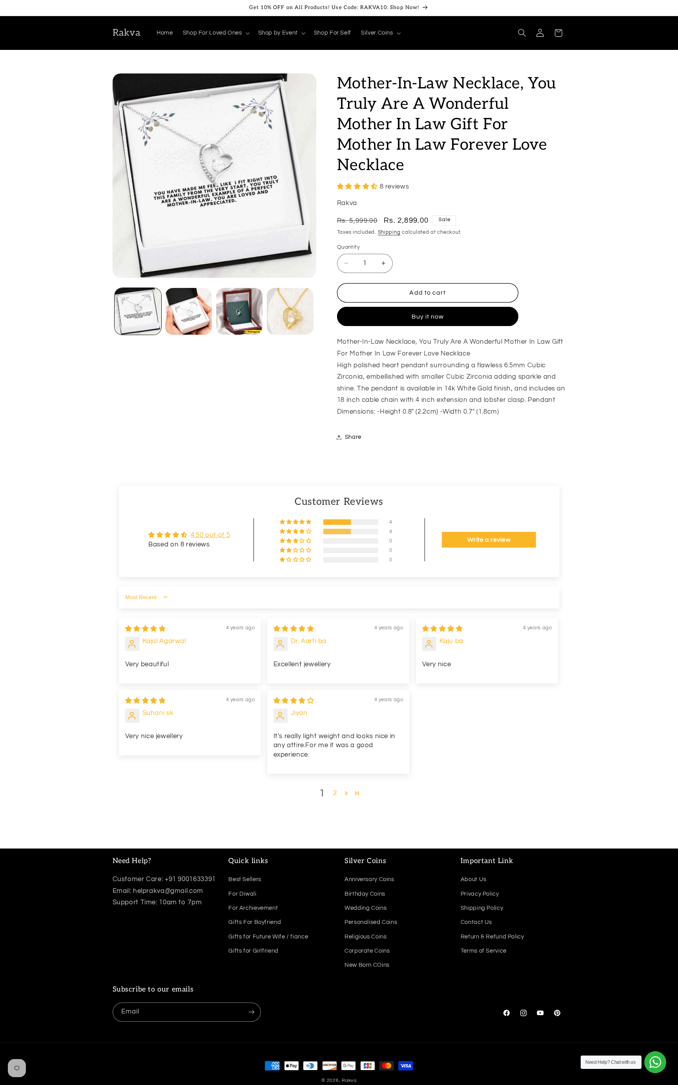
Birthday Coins (364, 893)
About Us (474, 879)
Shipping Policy (482, 908)
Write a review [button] (488, 540)
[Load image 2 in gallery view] (188, 311)
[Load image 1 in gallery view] (138, 311)
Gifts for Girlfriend (253, 951)
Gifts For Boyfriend (254, 922)
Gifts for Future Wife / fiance (268, 936)
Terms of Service (484, 951)
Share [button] (353, 437)
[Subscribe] (251, 1011)
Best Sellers (244, 879)
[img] (145, 628)
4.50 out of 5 (210, 535)
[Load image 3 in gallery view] (239, 311)
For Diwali (242, 893)
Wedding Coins (365, 908)
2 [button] (335, 793)
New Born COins (367, 965)
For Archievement (253, 908)
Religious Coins (365, 936)
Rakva (349, 1080)
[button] (215, 33)
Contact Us (476, 922)
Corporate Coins (367, 951)
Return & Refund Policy (492, 936)
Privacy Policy (480, 893)
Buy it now (428, 316)
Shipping (389, 232)
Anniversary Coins (369, 879)
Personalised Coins (370, 922)
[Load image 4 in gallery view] (290, 311)
